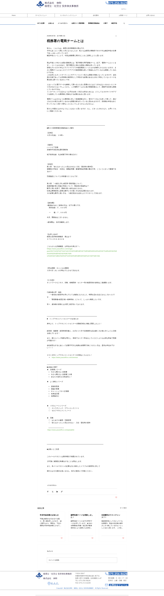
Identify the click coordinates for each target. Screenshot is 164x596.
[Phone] (106, 3)
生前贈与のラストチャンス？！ (110, 516)
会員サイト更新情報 (78, 23)
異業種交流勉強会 (94, 23)
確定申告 (114, 23)
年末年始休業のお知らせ (49, 515)
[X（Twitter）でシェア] (52, 491)
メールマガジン (63, 23)
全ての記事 (41, 23)
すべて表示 (123, 508)
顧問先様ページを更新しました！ (82, 516)
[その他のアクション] (116, 36)
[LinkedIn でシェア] (57, 491)
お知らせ (51, 23)
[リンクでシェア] (62, 491)
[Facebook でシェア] (48, 491)
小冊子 (105, 23)
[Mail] (106, 585)
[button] (124, 23)
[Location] (49, 583)
